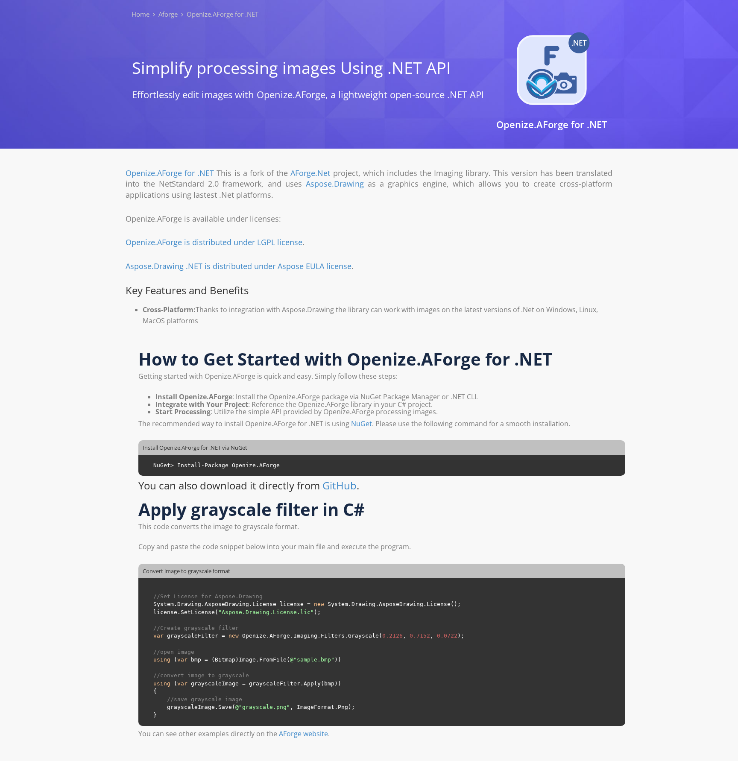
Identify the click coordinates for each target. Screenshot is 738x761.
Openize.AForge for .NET (170, 173)
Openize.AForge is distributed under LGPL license (214, 242)
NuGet (361, 423)
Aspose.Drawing (335, 184)
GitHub (339, 485)
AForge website (303, 733)
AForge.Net (310, 173)
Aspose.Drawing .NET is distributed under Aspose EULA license (238, 266)
